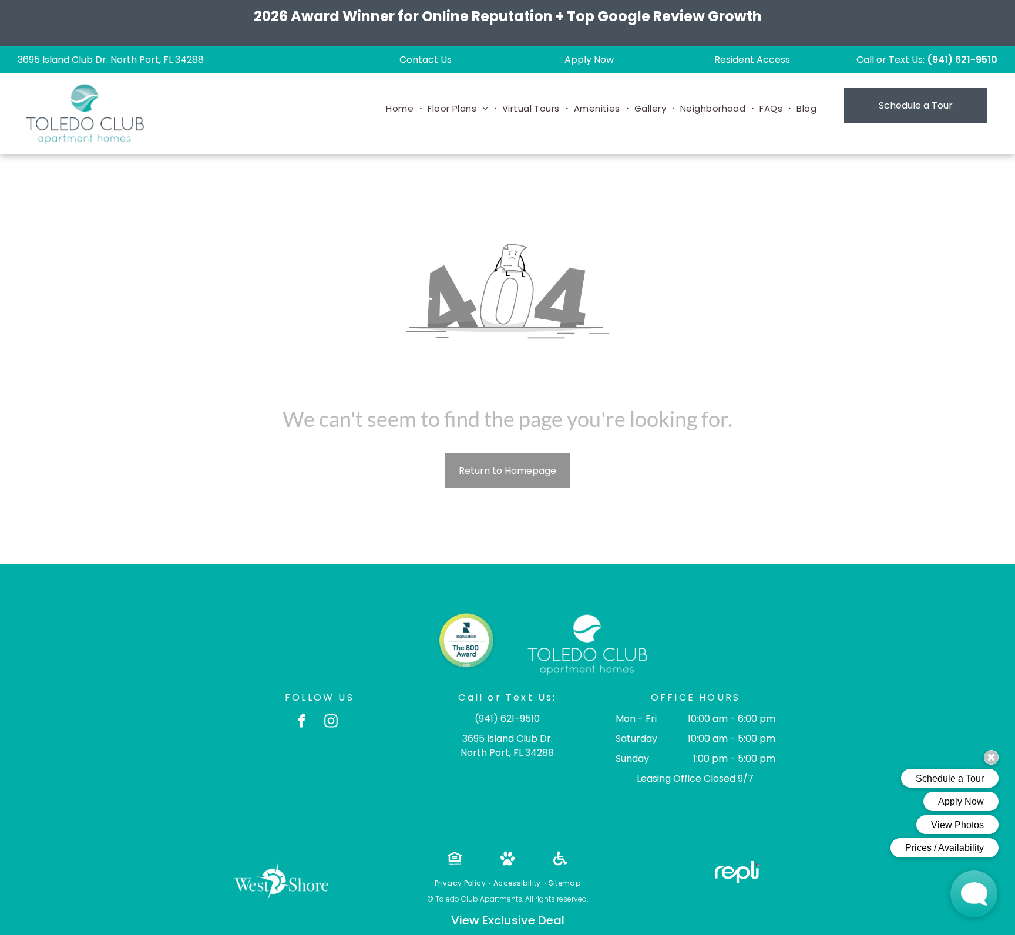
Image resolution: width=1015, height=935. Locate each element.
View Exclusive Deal (507, 920)
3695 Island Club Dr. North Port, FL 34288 (111, 59)
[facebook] (301, 722)
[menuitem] (401, 109)
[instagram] (331, 722)
